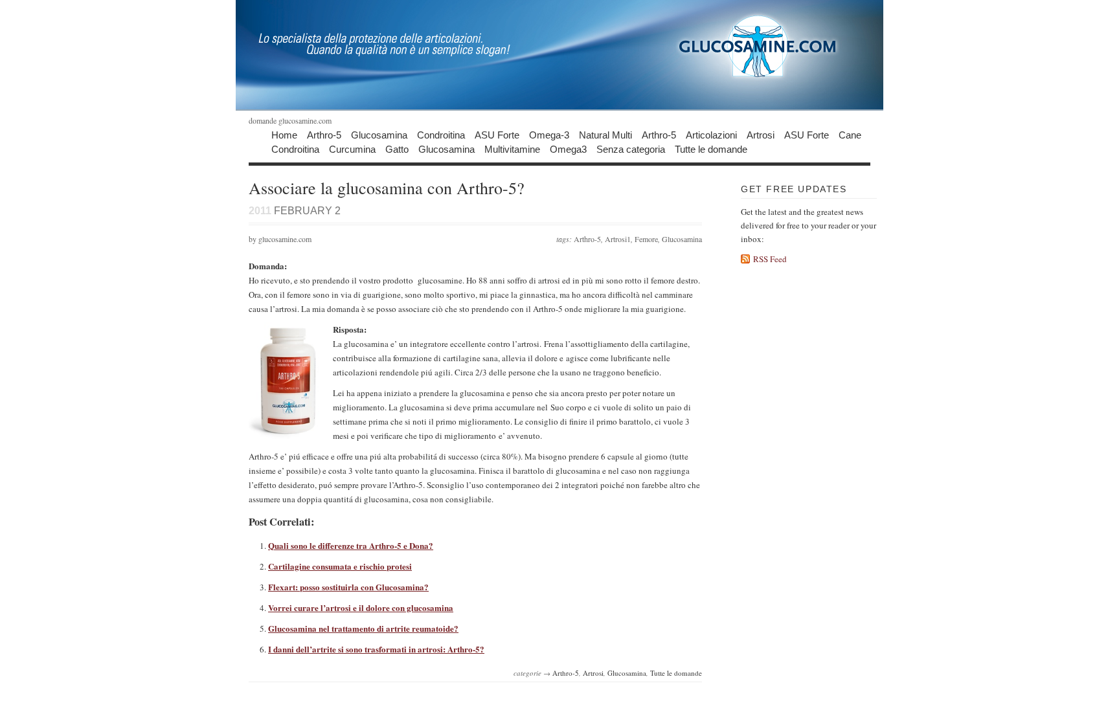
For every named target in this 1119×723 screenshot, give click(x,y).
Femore (646, 239)
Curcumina (352, 148)
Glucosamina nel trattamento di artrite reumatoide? (363, 628)
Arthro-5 (324, 134)
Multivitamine (512, 148)
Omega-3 (549, 134)
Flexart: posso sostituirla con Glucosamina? (348, 587)
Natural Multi (605, 134)
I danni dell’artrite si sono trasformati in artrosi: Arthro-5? (376, 649)
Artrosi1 (618, 239)
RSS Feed (770, 259)
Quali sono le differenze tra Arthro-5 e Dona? (350, 545)
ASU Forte (497, 134)
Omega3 (568, 148)
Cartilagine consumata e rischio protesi (340, 566)
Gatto (397, 148)
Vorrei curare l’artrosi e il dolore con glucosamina (360, 607)
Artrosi (760, 134)
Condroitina (441, 134)
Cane (850, 134)
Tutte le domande (711, 148)
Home (284, 134)
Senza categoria (630, 148)
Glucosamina (379, 134)
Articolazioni (711, 134)
